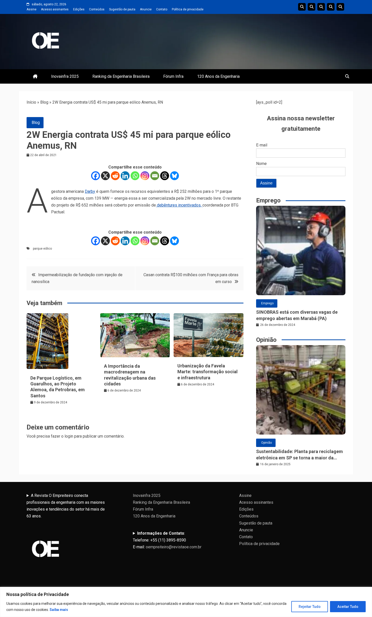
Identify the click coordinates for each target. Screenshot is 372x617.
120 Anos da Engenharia (218, 76)
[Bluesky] (174, 175)
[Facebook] (95, 175)
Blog (44, 102)
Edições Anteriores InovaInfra (331, 7)
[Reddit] (115, 175)
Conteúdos (97, 9)
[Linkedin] (125, 175)
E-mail (261, 145)
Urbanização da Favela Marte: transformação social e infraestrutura (207, 371)
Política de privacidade (187, 9)
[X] (105, 175)
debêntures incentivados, (179, 205)
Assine (31, 9)
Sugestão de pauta (122, 9)
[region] (186, 602)
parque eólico (42, 248)
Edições (79, 9)
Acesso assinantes (55, 9)
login (69, 436)
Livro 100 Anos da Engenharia (340, 7)
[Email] (154, 175)
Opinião (266, 442)
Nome (261, 163)
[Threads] (164, 175)
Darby (90, 191)
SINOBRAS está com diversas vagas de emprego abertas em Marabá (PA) (297, 315)
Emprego (267, 303)
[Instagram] (144, 175)
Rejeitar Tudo (310, 607)
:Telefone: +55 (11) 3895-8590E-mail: (167, 540)
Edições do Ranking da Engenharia (321, 7)
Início (31, 102)
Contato (161, 9)
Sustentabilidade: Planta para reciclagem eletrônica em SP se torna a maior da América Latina (299, 455)
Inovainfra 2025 (65, 76)
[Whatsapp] (135, 175)
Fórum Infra (173, 76)
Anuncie (146, 9)
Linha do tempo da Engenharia (311, 7)
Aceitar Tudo (347, 607)
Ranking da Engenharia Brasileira (121, 76)
